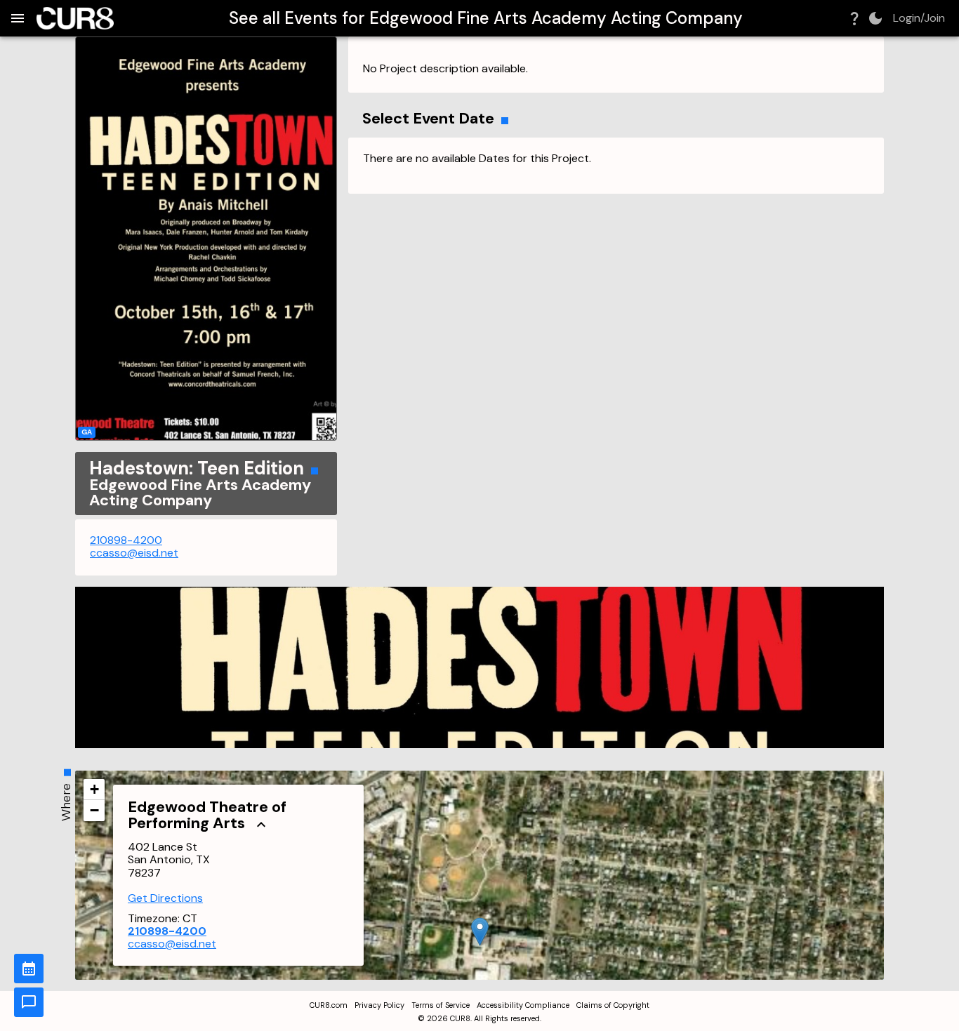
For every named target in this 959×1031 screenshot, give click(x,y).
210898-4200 (126, 540)
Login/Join (919, 18)
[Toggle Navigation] (17, 18)
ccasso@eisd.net (134, 552)
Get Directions (165, 898)
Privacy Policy (379, 1005)
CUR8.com (329, 1005)
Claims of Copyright (612, 1005)
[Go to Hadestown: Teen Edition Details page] (206, 238)
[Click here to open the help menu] (854, 18)
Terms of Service (440, 1005)
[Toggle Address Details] (261, 824)
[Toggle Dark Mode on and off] (875, 18)
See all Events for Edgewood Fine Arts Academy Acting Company (486, 18)
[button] (480, 931)
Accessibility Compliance (523, 1005)
